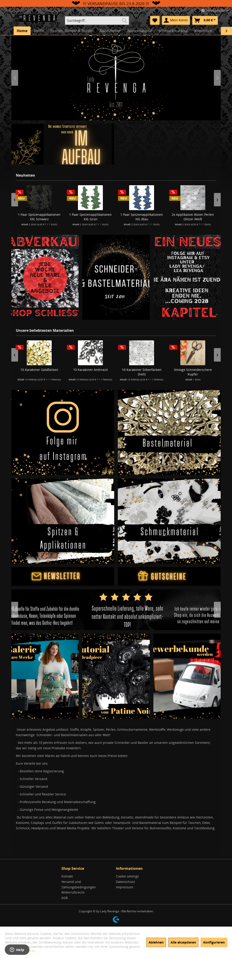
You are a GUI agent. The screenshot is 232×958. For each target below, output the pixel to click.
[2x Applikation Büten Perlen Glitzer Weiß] (192, 197)
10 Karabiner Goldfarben (39, 370)
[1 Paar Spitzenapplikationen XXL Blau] (141, 197)
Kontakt (67, 876)
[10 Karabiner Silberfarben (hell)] (141, 352)
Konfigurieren (214, 942)
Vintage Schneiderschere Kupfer (193, 372)
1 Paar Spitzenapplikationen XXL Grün (90, 216)
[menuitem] (97, 20)
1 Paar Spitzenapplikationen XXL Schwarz (39, 216)
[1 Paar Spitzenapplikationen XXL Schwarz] (39, 197)
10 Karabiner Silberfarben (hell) (142, 372)
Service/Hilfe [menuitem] (215, 10)
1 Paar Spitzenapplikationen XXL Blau (141, 216)
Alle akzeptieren (183, 942)
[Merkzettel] (155, 20)
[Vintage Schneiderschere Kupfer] (192, 352)
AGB (64, 898)
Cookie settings (127, 876)
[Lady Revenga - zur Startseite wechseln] (37, 20)
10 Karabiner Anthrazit (90, 370)
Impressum (124, 887)
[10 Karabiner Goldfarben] (39, 352)
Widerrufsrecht (73, 892)
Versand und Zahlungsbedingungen (78, 884)
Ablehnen (156, 942)
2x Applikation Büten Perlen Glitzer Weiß (193, 216)
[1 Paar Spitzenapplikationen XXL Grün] (90, 197)
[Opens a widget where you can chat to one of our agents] (17, 950)
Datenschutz (125, 882)
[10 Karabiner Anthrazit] (90, 352)
